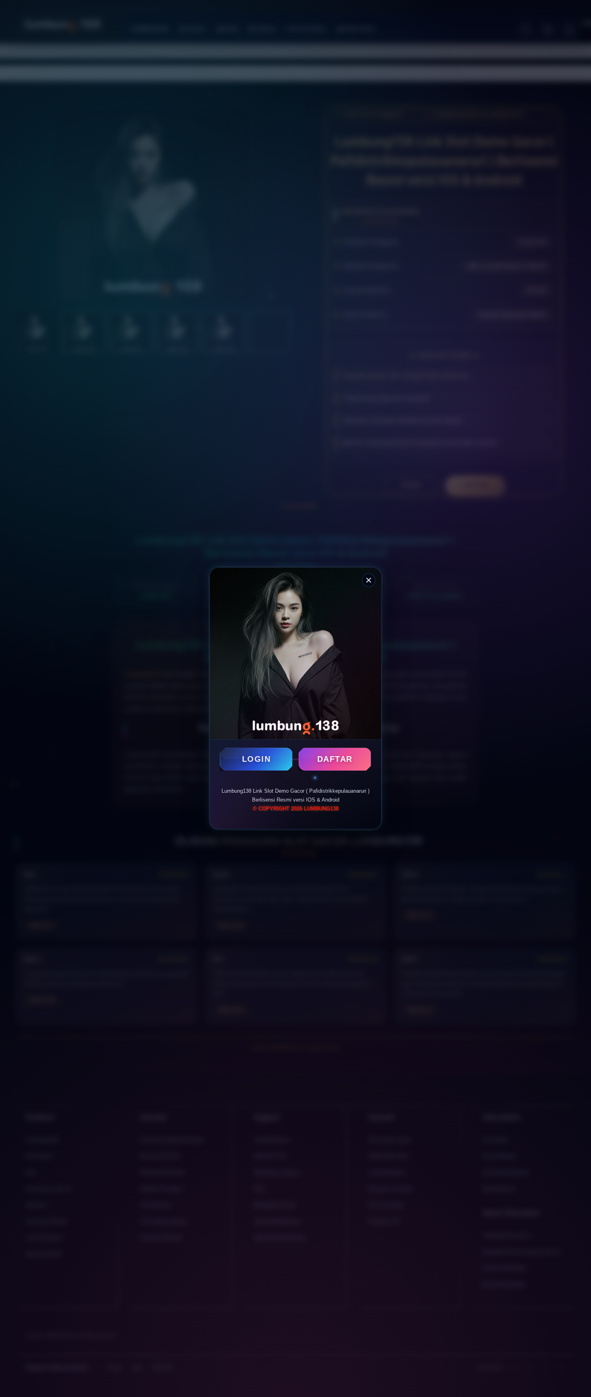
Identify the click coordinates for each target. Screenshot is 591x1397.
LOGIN (256, 759)
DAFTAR (335, 759)
